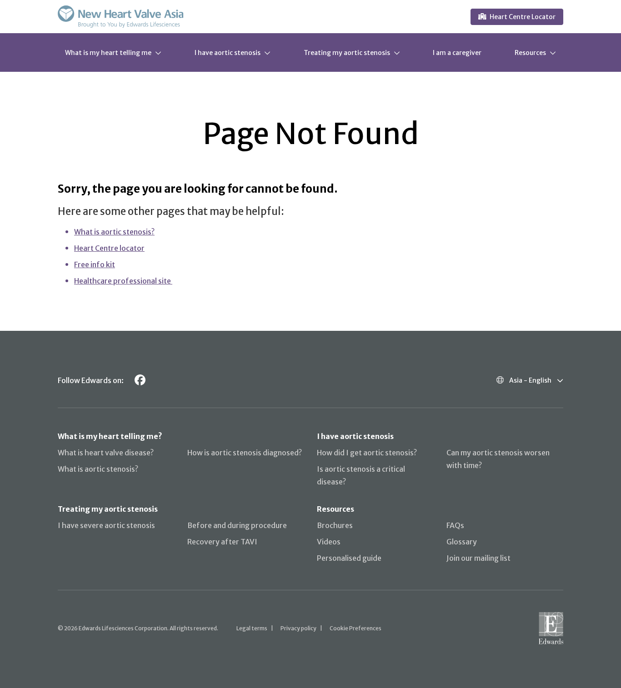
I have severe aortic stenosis (106, 525)
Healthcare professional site (123, 280)
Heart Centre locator (109, 248)
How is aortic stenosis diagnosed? (244, 452)
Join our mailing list (478, 558)
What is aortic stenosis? (114, 231)
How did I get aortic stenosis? (367, 452)
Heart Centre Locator (523, 17)
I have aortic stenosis (227, 53)
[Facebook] (140, 380)
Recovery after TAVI (222, 541)
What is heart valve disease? (106, 452)
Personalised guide (349, 558)
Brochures (335, 525)
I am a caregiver (457, 53)
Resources (530, 53)
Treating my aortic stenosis (347, 53)
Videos (329, 541)
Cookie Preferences (355, 628)
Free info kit (94, 264)
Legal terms (251, 628)
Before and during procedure (237, 525)
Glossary (461, 541)
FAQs (455, 525)
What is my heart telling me (108, 53)
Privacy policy (298, 628)
